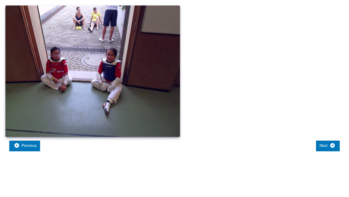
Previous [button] (28, 145)
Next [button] (324, 145)
